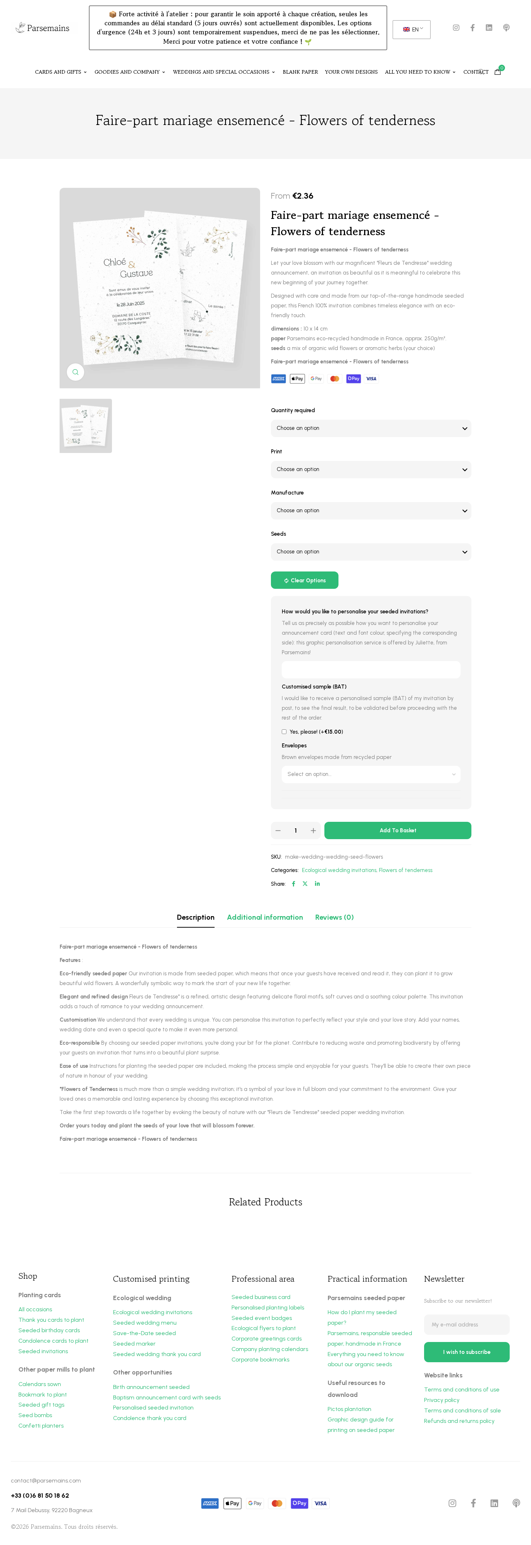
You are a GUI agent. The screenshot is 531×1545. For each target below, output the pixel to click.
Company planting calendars (270, 1349)
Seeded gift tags (41, 1404)
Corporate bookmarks (260, 1359)
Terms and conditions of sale (462, 1410)
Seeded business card (261, 1297)
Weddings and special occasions (221, 71)
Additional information (265, 917)
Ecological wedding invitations (339, 870)
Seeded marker (134, 1343)
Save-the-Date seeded (144, 1333)
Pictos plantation (349, 1409)
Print (276, 451)
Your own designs (351, 71)
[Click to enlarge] (75, 372)
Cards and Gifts (58, 71)
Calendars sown (39, 1384)
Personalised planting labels (268, 1307)
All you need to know (417, 71)
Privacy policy (441, 1400)
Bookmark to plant (42, 1394)
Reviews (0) (334, 917)
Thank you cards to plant (51, 1319)
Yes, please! (315, 732)
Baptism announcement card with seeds (167, 1397)
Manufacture (287, 492)
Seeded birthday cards (49, 1330)
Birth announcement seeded (151, 1387)
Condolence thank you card (149, 1418)
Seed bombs (35, 1415)
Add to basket (398, 830)
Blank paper (300, 71)
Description (196, 917)
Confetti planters (41, 1425)
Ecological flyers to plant (264, 1328)
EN (415, 29)
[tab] (196, 917)
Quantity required (293, 410)
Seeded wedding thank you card (157, 1354)
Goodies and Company (127, 71)
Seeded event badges (262, 1318)
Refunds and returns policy (459, 1420)
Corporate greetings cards (267, 1338)
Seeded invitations (43, 1351)
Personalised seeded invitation (153, 1407)
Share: (278, 884)
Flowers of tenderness (405, 870)
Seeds (278, 534)
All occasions (35, 1309)
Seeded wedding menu (145, 1322)
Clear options (308, 580)
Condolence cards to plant (53, 1340)
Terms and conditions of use (462, 1389)
